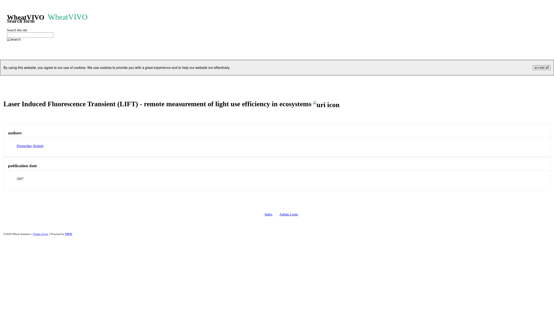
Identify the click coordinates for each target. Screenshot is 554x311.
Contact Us (351, 81)
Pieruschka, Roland (30, 146)
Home (160, 81)
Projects (221, 81)
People (176, 81)
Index (268, 214)
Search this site (17, 30)
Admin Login (288, 214)
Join (303, 81)
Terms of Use (40, 234)
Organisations (198, 81)
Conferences (284, 81)
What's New (389, 81)
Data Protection (324, 81)
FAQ (370, 81)
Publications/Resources (251, 81)
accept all (541, 67)
